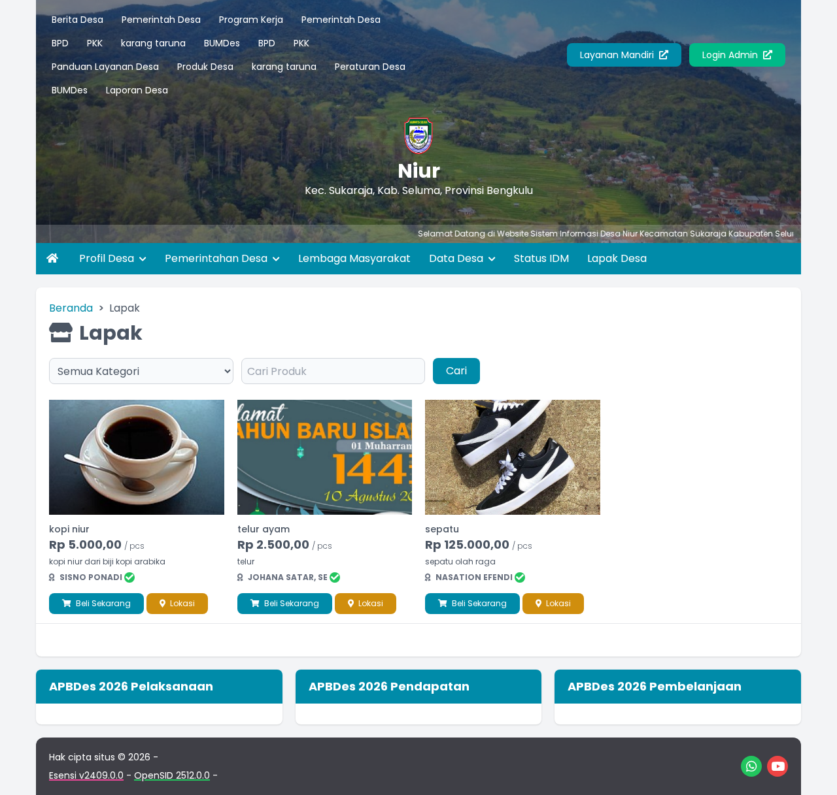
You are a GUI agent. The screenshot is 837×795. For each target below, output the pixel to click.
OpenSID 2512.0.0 (172, 775)
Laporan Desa (137, 90)
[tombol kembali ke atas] (811, 769)
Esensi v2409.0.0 (86, 775)
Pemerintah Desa (161, 19)
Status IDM (541, 258)
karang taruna (153, 43)
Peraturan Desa (370, 66)
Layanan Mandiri (618, 54)
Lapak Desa (617, 258)
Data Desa (457, 258)
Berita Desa (77, 19)
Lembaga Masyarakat (354, 258)
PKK (95, 43)
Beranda (71, 308)
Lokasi (181, 603)
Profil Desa (108, 258)
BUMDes (222, 43)
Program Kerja (251, 19)
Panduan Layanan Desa (105, 66)
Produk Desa (205, 66)
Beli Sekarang (102, 603)
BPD (60, 43)
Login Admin (731, 54)
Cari (456, 370)
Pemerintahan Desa (217, 258)
